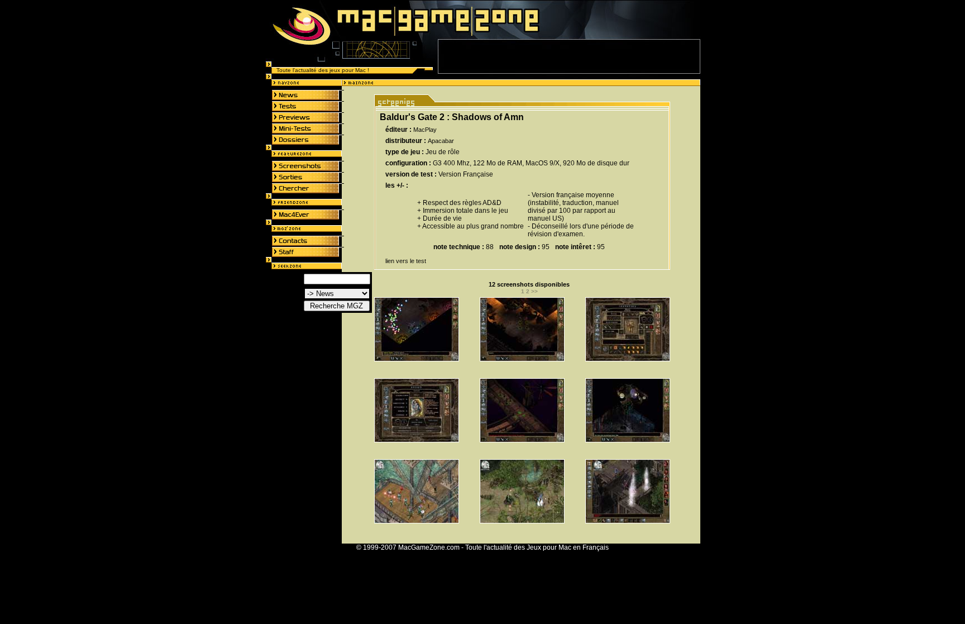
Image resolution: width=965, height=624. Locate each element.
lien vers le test (405, 261)
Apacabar (441, 140)
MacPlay (425, 129)
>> (534, 291)
